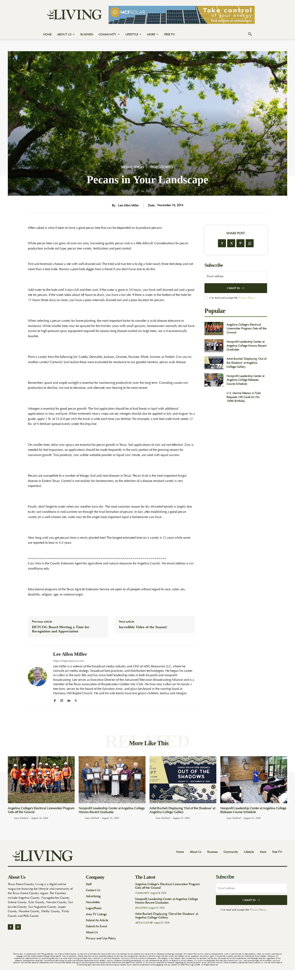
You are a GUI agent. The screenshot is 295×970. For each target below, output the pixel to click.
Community (107, 34)
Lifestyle (131, 34)
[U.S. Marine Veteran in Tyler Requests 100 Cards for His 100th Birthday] (213, 397)
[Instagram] (61, 699)
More (151, 34)
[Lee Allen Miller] (37, 676)
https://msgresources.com (68, 661)
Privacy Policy (246, 297)
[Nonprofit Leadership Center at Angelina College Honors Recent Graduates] (213, 345)
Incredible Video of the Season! (143, 627)
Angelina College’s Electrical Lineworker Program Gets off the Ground (247, 328)
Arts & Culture (144, 922)
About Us (64, 34)
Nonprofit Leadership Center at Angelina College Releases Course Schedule (245, 380)
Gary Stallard (21, 818)
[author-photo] (10, 818)
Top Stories (162, 167)
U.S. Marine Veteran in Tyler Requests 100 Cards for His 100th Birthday (244, 397)
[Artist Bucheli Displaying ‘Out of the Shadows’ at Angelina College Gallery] (213, 362)
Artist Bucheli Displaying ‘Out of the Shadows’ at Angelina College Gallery (247, 362)
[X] (75, 699)
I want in (233, 288)
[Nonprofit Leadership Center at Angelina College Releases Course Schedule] (213, 379)
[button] (250, 35)
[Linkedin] (68, 699)
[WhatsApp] (250, 243)
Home (47, 34)
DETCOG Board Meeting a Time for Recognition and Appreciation (60, 629)
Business (86, 34)
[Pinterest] (240, 243)
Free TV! (169, 34)
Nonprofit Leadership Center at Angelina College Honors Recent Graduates (247, 345)
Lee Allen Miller (128, 205)
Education (141, 907)
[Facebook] (54, 699)
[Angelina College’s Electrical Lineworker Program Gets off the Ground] (213, 328)
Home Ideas (133, 167)
